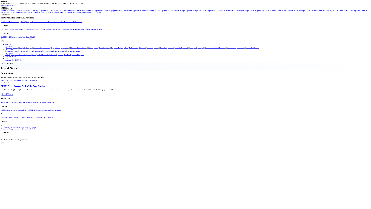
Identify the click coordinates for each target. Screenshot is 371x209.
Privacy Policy (49, 102)
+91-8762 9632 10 (30, 127)
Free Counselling (48, 117)
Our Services (20, 102)
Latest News (4, 117)
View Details (5, 93)
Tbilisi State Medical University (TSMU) (13, 22)
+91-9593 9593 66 (18, 127)
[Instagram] (1, 136)
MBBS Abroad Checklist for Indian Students (88, 29)
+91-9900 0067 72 (6, 127)
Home (3, 63)
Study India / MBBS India (27, 110)
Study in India (9, 53)
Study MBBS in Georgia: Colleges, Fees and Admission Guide (55, 29)
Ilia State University (77, 22)
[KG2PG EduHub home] (7, 95)
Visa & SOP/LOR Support (34, 117)
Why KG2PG (11, 102)
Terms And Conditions (38, 102)
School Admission (10, 56)
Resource (7, 58)
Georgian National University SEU (37, 22)
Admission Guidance (19, 117)
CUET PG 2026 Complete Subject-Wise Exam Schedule (18, 37)
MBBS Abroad (9, 46)
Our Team (27, 102)
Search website (5, 39)
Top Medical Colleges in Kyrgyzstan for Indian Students (18, 29)
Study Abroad (9, 49)
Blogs (10, 117)
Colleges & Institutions (43, 110)
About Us (8, 44)
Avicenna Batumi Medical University (59, 22)
